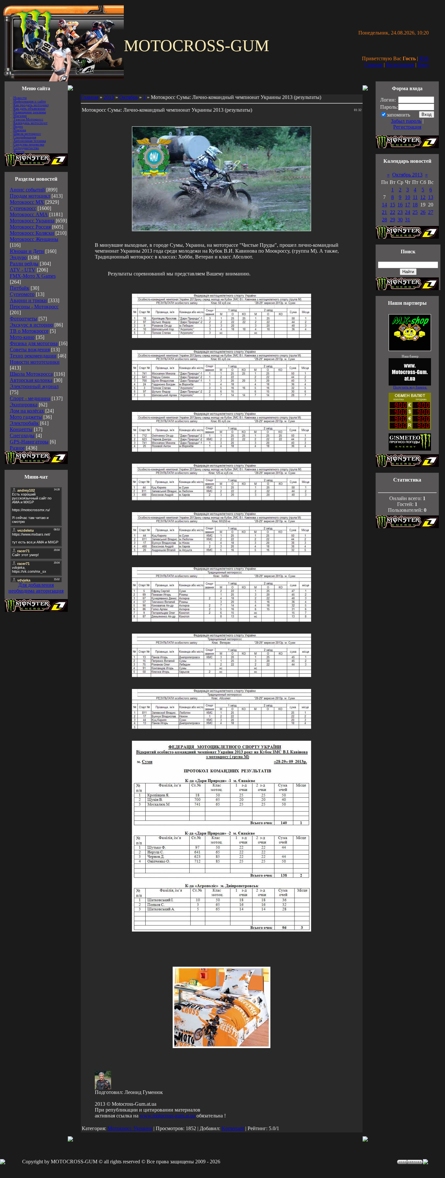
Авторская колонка (31, 380)
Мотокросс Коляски (32, 233)
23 (400, 212)
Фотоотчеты (23, 318)
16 (400, 204)
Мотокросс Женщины (34, 239)
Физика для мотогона (34, 343)
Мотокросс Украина (32, 220)
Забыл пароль (406, 121)
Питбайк (19, 288)
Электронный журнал (34, 386)
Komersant (233, 1128)
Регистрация (400, 64)
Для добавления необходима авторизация (36, 588)
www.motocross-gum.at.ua (167, 1115)
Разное (17, 448)
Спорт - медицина (30, 398)
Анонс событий (27, 189)
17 (407, 204)
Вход (423, 64)
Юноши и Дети (27, 251)
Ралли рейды (24, 263)
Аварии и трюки (28, 300)
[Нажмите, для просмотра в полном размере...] (221, 336)
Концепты (21, 429)
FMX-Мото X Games (33, 276)
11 (415, 197)
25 (415, 212)
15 (392, 204)
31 (407, 219)
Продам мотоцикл (30, 196)
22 (392, 212)
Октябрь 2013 (407, 174)
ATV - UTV (23, 270)
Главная (373, 64)
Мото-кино (22, 337)
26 (422, 212)
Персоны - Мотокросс (34, 306)
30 (400, 219)
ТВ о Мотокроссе (29, 331)
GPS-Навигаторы (29, 441)
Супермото (22, 294)
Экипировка (23, 404)
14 (384, 204)
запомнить (398, 115)
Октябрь (128, 97)
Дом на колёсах (27, 411)
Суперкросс (23, 208)
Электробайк (24, 423)
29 (392, 219)
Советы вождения (30, 349)
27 (430, 212)
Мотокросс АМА (29, 214)
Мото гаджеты (26, 417)
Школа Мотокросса (31, 374)
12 (422, 197)
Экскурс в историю (31, 325)
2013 (109, 97)
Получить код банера (410, 387)
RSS (424, 58)
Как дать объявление (29, 108)
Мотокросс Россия (30, 227)
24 (407, 212)
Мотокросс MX (27, 202)
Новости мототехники (35, 362)
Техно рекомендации (33, 355)
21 (384, 212)
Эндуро (18, 257)
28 (384, 219)
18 (415, 204)
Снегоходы (22, 435)
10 (407, 197)
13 (430, 197)
